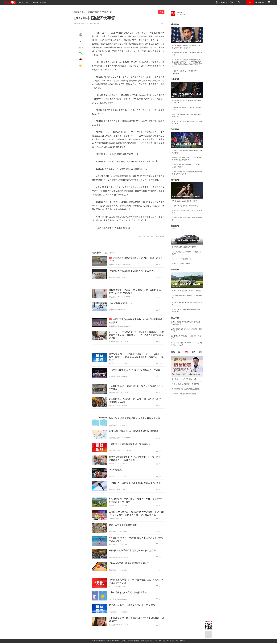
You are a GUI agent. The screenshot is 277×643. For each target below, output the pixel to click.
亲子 (180, 352)
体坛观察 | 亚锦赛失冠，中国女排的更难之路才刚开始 (134, 370)
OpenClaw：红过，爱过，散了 (182, 259)
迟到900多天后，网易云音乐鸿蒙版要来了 (129, 563)
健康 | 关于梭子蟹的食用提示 (123, 525)
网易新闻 (179, 12)
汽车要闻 (175, 269)
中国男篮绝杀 (115, 470)
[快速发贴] (80, 34)
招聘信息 (136, 641)
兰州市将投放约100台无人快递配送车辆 (128, 592)
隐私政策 (149, 641)
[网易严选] (231, 2)
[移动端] (217, 2)
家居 (200, 352)
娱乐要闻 (175, 180)
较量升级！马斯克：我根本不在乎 (183, 264)
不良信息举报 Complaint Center (162, 641)
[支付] (238, 2)
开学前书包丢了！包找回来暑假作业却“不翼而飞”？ (133, 605)
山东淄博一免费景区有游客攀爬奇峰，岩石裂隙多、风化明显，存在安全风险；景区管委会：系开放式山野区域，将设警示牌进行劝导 (187, 378)
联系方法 (130, 641)
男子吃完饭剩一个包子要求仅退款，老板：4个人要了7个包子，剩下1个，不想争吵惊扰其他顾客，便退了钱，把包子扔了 (136, 357)
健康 (186, 352)
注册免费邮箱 (259, 2)
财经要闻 (175, 24)
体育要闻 (175, 129)
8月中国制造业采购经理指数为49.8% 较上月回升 (132, 550)
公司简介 (124, 641)
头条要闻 (175, 79)
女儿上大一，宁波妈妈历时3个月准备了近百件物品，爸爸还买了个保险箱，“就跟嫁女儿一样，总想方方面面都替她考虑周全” (136, 335)
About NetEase (115, 641)
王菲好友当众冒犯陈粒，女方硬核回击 (185, 206)
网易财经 (82, 12)
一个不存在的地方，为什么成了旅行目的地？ (187, 371)
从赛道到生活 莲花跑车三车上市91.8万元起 (186, 291)
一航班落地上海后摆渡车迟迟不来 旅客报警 (130, 444)
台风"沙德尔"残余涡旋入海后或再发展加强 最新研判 (134, 431)
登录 (250, 2)
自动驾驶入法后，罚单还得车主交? (184, 247)
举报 (162, 23)
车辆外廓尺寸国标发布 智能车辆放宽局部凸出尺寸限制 (135, 483)
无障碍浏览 (34, 2)
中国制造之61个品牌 (93, 12)
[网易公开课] (224, 2)
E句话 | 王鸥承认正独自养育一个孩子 (184, 201)
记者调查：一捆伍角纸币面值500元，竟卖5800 (131, 271)
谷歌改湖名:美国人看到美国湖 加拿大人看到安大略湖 (134, 418)
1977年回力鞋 (104, 12)
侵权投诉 (182, 641)
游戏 (173, 352)
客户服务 (143, 641)
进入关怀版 (42, 2)
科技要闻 (175, 226)
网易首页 (21, 2)
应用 (27, 2)
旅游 (193, 352)
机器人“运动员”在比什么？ (121, 303)
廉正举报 (175, 641)
